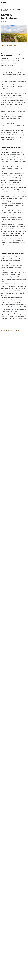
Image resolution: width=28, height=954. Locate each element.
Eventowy (12, 9)
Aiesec (4, 2)
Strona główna (5, 9)
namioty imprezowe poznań (9, 45)
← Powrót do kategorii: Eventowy (10, 330)
